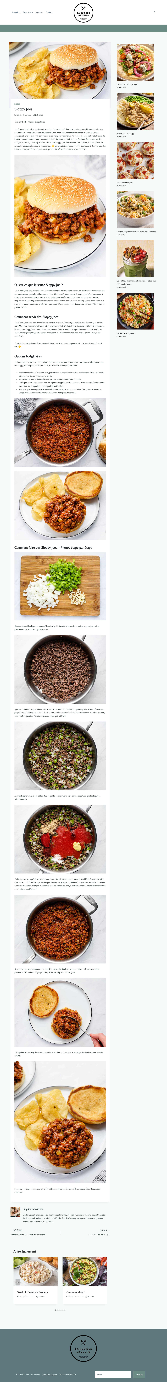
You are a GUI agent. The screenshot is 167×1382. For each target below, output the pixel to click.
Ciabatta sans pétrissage (99, 1232)
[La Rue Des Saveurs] (83, 12)
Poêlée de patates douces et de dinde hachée (136, 231)
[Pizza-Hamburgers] (136, 160)
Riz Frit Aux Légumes (126, 333)
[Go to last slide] (18, 1282)
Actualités (16, 12)
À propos (39, 12)
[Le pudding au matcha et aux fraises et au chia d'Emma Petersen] (136, 258)
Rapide (17, 104)
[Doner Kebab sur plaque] (136, 62)
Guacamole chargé (75, 1292)
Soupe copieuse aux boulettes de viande (28, 1232)
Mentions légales (49, 1374)
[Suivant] (102, 1282)
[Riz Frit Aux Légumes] (136, 311)
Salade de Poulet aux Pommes (32, 1292)
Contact (49, 12)
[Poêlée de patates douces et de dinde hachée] (136, 209)
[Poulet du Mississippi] (136, 111)
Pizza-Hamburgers (125, 182)
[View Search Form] (154, 12)
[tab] (55, 1310)
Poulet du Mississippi (126, 133)
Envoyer (139, 1374)
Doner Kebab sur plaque (127, 84)
